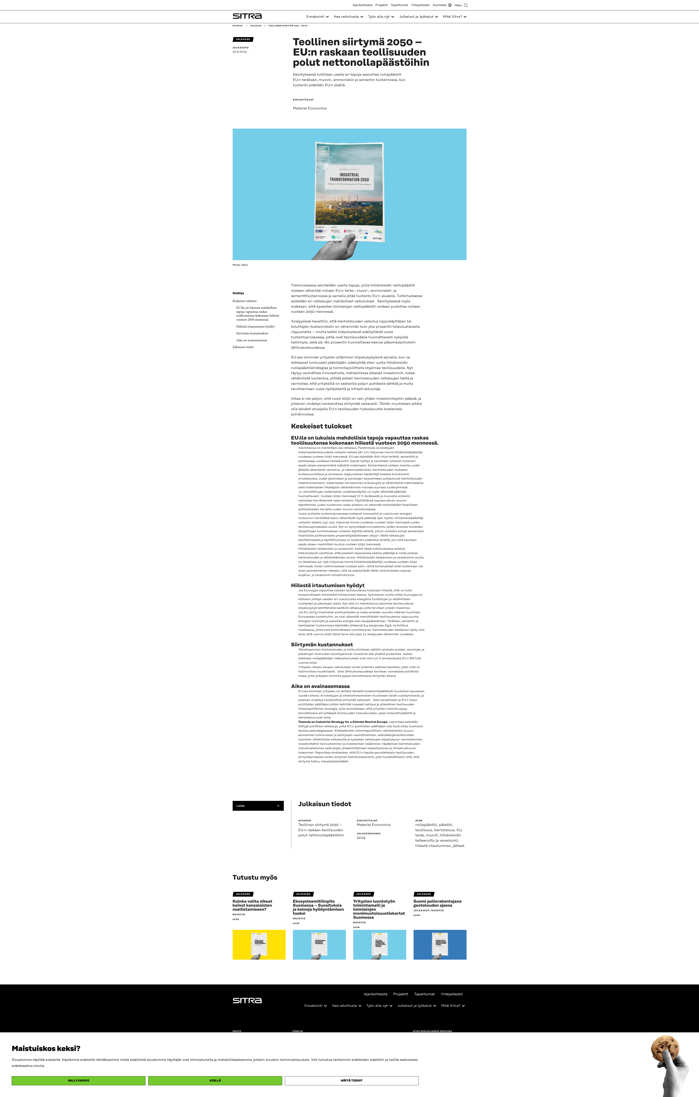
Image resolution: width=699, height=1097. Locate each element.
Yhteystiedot (420, 5)
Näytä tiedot (352, 1080)
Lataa (240, 805)
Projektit (381, 5)
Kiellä (215, 1080)
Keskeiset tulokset (245, 301)
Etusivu (238, 26)
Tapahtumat (399, 5)
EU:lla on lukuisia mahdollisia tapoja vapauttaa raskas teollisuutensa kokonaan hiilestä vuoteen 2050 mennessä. (257, 314)
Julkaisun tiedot (243, 347)
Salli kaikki (78, 1080)
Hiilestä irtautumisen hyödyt (255, 326)
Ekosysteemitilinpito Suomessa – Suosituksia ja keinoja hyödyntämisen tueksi (318, 908)
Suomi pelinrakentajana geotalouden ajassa (438, 904)
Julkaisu (256, 26)
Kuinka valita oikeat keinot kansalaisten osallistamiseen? (252, 906)
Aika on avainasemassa (251, 340)
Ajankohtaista (362, 5)
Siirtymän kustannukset (252, 333)
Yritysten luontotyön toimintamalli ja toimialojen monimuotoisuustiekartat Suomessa (379, 910)
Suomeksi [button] (440, 5)
